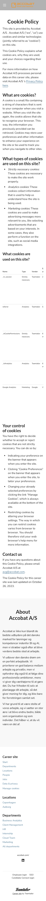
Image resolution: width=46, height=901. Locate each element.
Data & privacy (10, 783)
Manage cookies (11, 788)
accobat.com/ (23, 855)
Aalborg (7, 806)
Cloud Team (9, 837)
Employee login (20, 874)
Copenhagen (9, 802)
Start (5, 762)
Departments (9, 766)
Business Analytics (12, 820)
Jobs (5, 779)
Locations (7, 770)
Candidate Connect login (23, 877)
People (6, 774)
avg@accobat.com (14, 572)
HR (4, 829)
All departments (11, 846)
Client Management (13, 824)
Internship (8, 833)
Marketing (8, 842)
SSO (31, 874)
